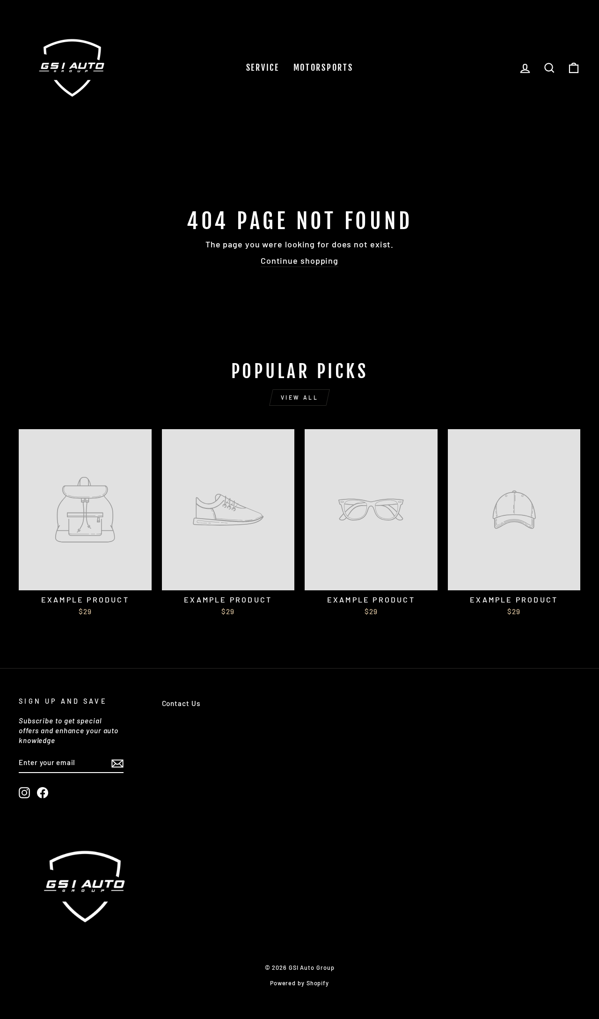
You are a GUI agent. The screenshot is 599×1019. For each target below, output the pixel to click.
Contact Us (181, 703)
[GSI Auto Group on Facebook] (42, 792)
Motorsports (323, 67)
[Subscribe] (117, 763)
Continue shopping (299, 260)
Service (262, 67)
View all (300, 397)
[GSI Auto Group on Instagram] (24, 792)
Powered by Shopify (299, 983)
